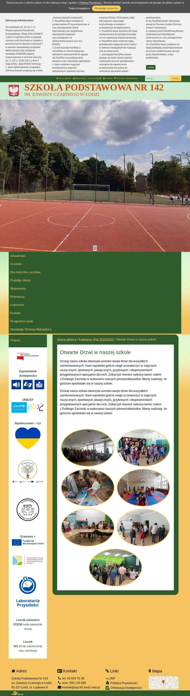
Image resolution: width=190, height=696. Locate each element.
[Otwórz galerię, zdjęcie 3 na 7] (88, 487)
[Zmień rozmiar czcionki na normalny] (96, 78)
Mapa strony (80, 78)
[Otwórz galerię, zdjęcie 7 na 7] (115, 567)
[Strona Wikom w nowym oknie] (17, 693)
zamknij (151, 67)
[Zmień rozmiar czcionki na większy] (98, 78)
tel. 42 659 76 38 (73, 678)
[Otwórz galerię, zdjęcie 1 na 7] (88, 447)
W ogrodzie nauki (21, 321)
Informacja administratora (127, 78)
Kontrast (108, 78)
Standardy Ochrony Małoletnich (31, 329)
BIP (112, 678)
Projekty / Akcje (20, 280)
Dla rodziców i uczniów (25, 272)
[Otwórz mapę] (163, 682)
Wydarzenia (18, 288)
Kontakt (15, 313)
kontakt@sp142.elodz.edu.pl (81, 687)
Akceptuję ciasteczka (106, 8)
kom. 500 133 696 (74, 682)
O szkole (16, 264)
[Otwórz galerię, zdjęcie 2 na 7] (143, 447)
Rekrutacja (17, 296)
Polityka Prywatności (124, 683)
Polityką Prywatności (90, 2)
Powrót (15, 340)
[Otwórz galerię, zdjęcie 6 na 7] (143, 527)
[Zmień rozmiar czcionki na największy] (100, 78)
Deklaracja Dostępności (126, 687)
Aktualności (18, 255)
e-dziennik (17, 304)
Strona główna (64, 78)
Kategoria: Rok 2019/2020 (96, 339)
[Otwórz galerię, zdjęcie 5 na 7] (88, 527)
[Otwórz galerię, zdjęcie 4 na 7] (143, 487)
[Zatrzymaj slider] (95, 248)
